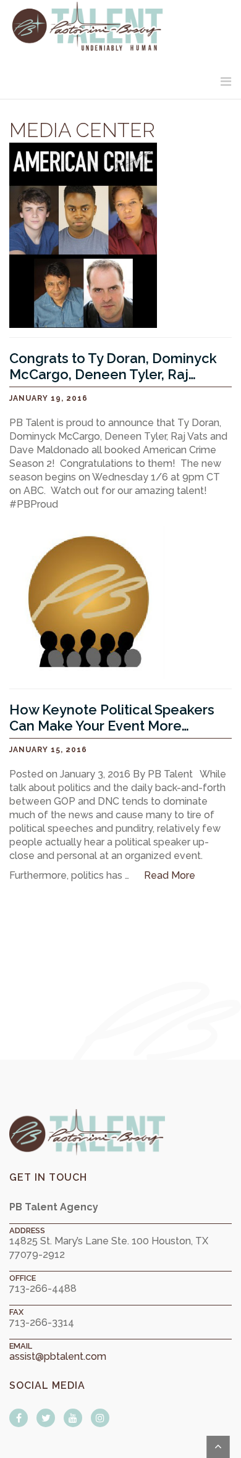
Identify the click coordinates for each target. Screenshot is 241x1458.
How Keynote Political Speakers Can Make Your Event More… (111, 718)
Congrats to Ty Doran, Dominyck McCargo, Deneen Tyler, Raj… (113, 366)
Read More (169, 875)
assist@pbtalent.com (57, 1356)
